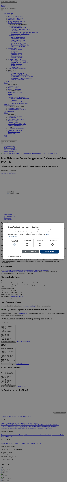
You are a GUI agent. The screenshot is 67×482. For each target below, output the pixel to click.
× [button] (61, 224)
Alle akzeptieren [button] (49, 251)
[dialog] (33, 241)
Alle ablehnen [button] (30, 251)
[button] (15, 256)
